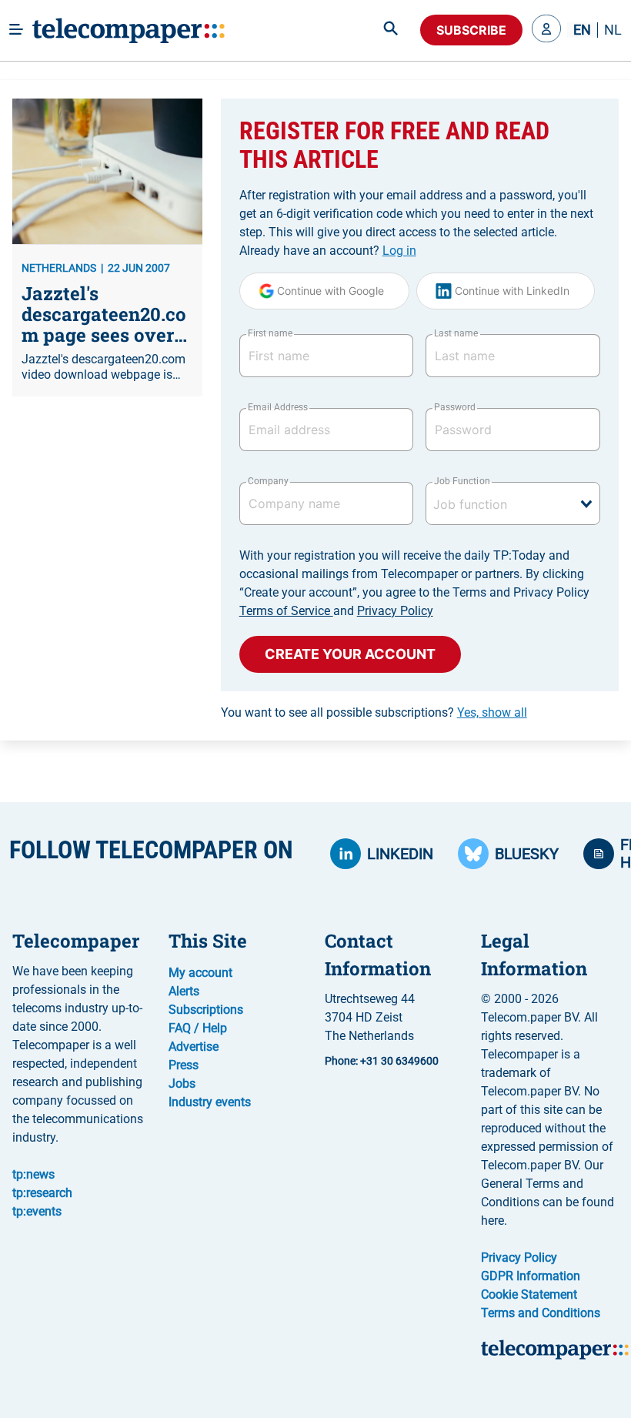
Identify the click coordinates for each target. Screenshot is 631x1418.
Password (455, 407)
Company (268, 481)
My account (200, 972)
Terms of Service (286, 611)
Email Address (278, 407)
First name (270, 333)
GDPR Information (530, 1276)
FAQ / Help (198, 1028)
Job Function (461, 481)
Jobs (182, 1083)
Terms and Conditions (540, 1313)
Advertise (194, 1046)
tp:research (42, 1193)
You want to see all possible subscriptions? (374, 712)
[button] (546, 30)
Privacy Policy (395, 611)
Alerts (184, 991)
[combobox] (513, 503)
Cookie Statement (529, 1294)
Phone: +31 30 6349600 (382, 1061)
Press (184, 1065)
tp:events (37, 1211)
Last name (456, 333)
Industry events (210, 1102)
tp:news (33, 1174)
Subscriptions (206, 1009)
